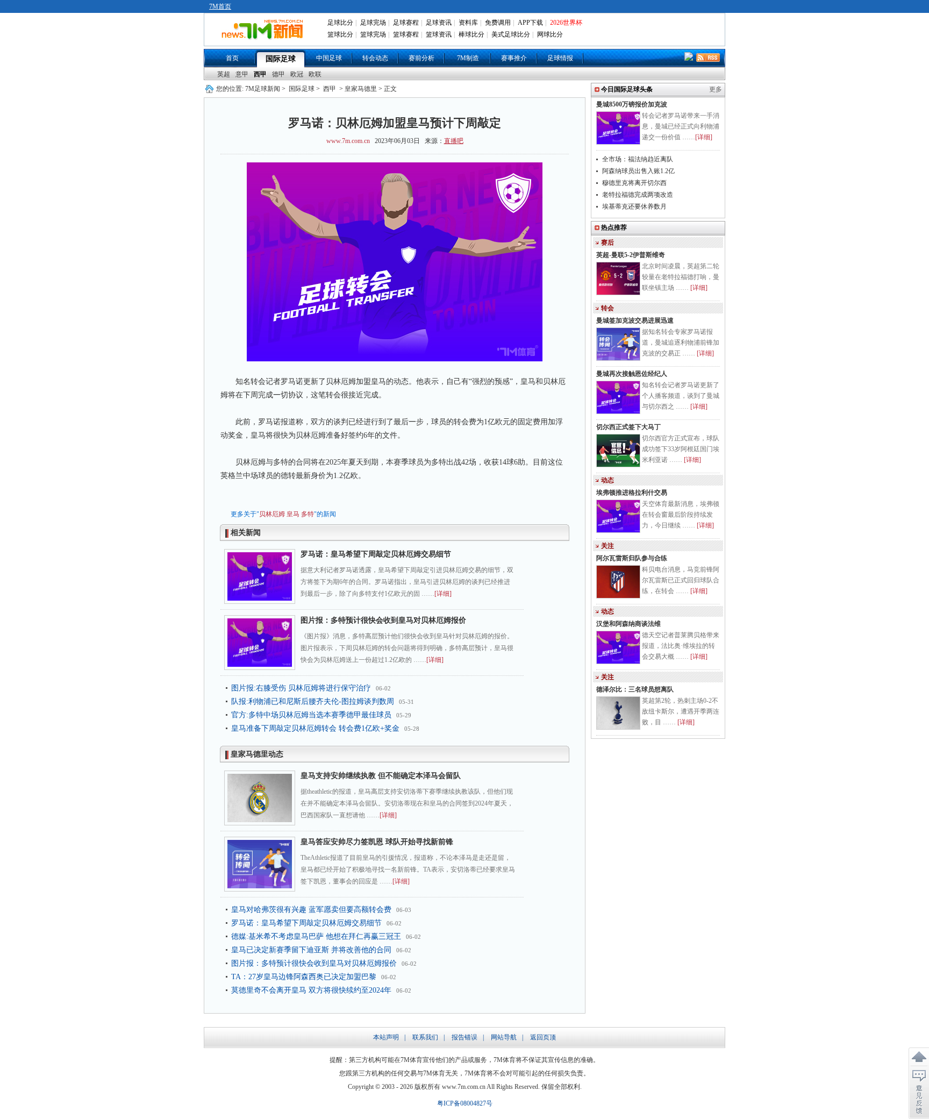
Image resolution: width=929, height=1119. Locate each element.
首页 (232, 58)
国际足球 (281, 59)
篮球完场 (373, 34)
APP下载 (530, 22)
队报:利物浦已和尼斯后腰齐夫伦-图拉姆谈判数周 (312, 701)
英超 (223, 74)
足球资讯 (439, 22)
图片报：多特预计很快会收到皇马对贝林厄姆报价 (383, 620)
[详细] (443, 593)
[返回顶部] (919, 1057)
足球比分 (340, 22)
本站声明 (386, 1037)
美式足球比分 (510, 34)
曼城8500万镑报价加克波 (631, 104)
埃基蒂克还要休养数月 (634, 206)
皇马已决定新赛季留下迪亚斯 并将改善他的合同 (311, 950)
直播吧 (453, 141)
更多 (715, 89)
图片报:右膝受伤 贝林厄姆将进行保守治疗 (301, 688)
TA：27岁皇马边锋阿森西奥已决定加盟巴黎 (303, 977)
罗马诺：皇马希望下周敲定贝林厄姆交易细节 (376, 554)
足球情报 (560, 58)
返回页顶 (543, 1037)
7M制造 (468, 58)
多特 (307, 514)
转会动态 (375, 58)
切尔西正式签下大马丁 (628, 427)
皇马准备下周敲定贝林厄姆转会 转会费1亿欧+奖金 (315, 728)
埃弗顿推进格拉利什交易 (631, 492)
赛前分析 (421, 58)
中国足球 (329, 58)
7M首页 (220, 6)
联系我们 (425, 1037)
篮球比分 (340, 34)
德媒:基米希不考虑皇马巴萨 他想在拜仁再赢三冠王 (316, 936)
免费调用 (498, 22)
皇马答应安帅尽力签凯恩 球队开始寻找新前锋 (377, 842)
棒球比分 (471, 34)
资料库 (468, 22)
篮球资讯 (439, 34)
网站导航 (504, 1037)
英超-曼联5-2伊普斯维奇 (630, 255)
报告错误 (464, 1037)
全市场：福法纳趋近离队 (637, 159)
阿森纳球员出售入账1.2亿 (638, 171)
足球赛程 (406, 22)
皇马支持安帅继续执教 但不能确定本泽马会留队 (381, 776)
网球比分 (550, 34)
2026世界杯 (566, 22)
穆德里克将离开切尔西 (634, 183)
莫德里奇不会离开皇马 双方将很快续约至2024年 (311, 990)
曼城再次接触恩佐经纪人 (631, 373)
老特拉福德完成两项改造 (637, 194)
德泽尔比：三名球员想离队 (635, 689)
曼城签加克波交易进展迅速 (635, 320)
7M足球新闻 (262, 88)
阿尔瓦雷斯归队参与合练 (631, 558)
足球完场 (373, 22)
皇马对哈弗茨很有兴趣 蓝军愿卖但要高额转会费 (311, 910)
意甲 (241, 74)
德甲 (278, 74)
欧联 (315, 74)
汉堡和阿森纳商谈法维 (628, 624)
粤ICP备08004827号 (464, 1103)
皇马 (293, 514)
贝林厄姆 (272, 514)
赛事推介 (514, 58)
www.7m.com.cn (348, 141)
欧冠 (296, 74)
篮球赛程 (406, 34)
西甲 (260, 74)
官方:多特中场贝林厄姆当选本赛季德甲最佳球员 (311, 715)
